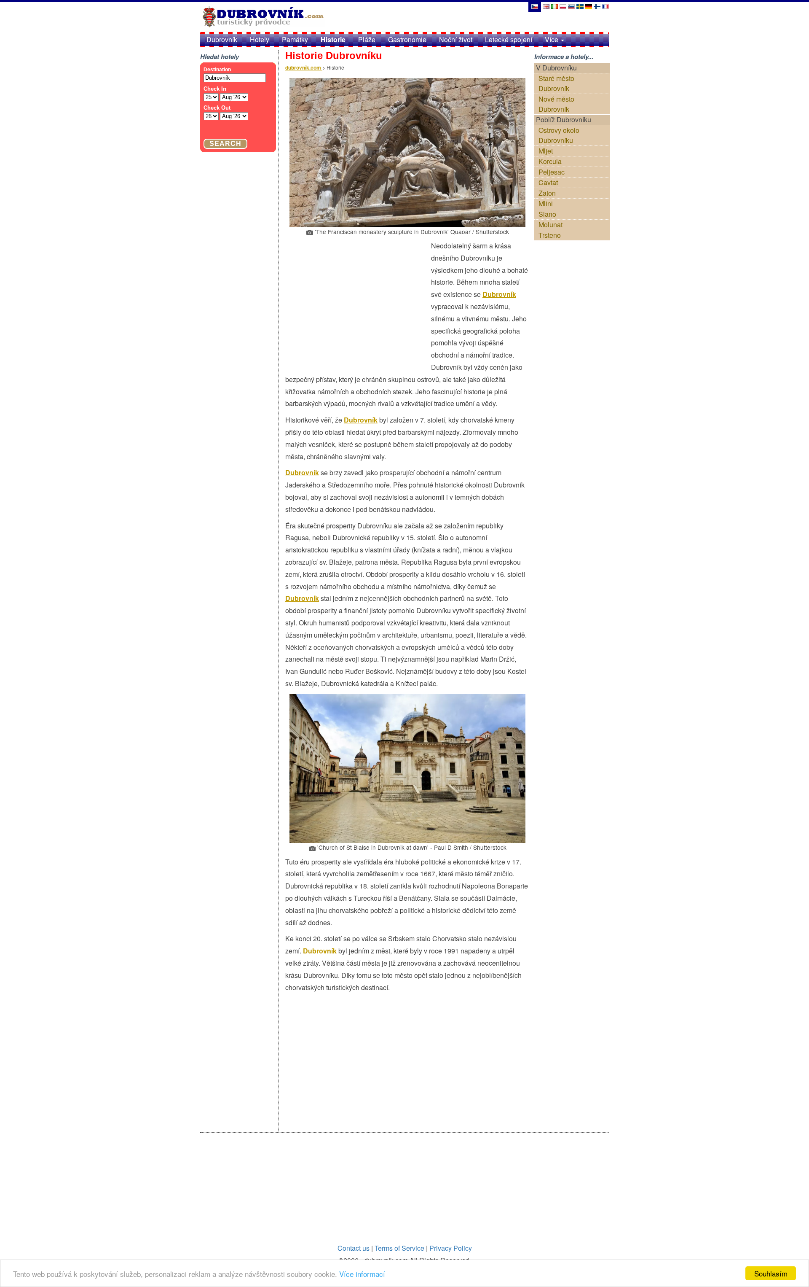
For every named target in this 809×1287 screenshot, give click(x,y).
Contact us (354, 1248)
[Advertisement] (358, 301)
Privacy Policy (450, 1248)
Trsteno (549, 235)
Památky (295, 39)
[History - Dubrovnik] (546, 6)
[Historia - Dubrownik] (563, 6)
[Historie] (534, 6)
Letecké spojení (508, 39)
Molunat (550, 224)
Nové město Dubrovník (556, 104)
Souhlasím (771, 1273)
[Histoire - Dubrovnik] (605, 6)
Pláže (366, 39)
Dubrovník (221, 39)
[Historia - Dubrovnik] (580, 6)
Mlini (545, 203)
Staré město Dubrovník (556, 83)
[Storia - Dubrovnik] (554, 6)
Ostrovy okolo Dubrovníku (558, 135)
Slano (547, 214)
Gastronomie (407, 39)
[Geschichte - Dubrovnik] (588, 6)
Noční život (455, 39)
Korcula (550, 161)
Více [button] (552, 39)
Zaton (547, 193)
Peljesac (551, 172)
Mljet (545, 151)
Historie (333, 39)
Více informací (362, 1273)
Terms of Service (399, 1248)
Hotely (259, 39)
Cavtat (548, 182)
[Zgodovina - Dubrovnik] (571, 6)
